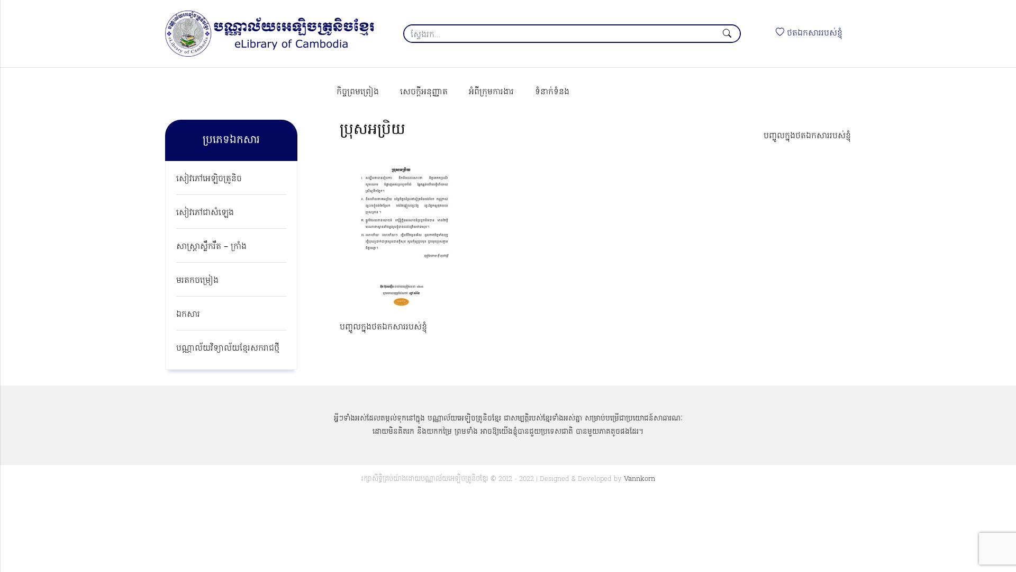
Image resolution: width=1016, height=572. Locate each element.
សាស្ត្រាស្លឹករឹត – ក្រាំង (211, 246)
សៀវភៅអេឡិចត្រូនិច (209, 179)
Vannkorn (639, 479)
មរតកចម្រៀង (197, 280)
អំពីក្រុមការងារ (491, 92)
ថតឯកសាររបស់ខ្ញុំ (813, 33)
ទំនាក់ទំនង (552, 92)
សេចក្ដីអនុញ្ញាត (424, 92)
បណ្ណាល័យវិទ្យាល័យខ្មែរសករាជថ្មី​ (227, 348)
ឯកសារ (188, 314)
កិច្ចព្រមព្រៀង (358, 92)
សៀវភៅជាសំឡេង (205, 213)
